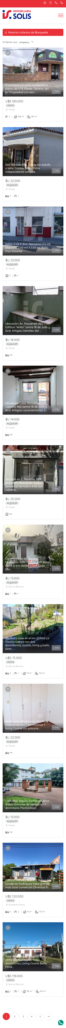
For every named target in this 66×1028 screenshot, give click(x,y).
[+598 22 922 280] (55, 3)
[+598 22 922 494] (60, 3)
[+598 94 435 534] (44, 3)
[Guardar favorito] (8, 53)
